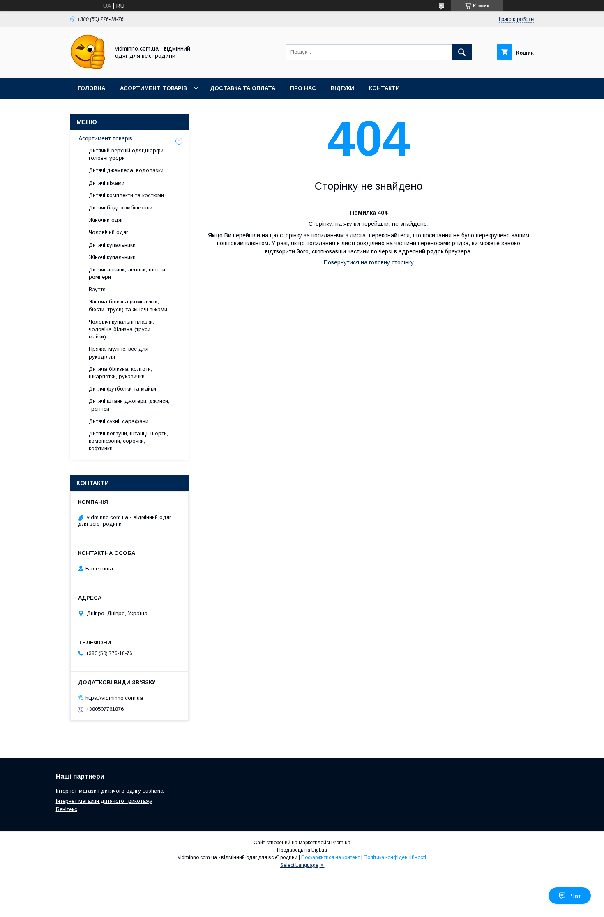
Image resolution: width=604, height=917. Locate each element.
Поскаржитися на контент (330, 857)
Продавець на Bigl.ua (302, 850)
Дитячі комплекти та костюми (126, 195)
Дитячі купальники (112, 245)
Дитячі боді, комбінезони (120, 208)
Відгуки (342, 88)
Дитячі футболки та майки (122, 389)
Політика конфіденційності (395, 857)
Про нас (303, 88)
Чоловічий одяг (108, 232)
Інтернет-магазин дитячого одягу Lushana (110, 791)
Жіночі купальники (112, 257)
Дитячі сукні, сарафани (118, 421)
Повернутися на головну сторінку (369, 262)
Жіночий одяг (106, 220)
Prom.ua (340, 843)
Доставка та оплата (242, 88)
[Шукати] (462, 52)
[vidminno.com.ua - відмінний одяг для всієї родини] (87, 67)
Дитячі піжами (106, 183)
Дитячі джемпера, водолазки (126, 170)
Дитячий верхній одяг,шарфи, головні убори (127, 154)
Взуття (97, 289)
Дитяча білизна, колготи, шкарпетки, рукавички (120, 372)
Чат (576, 895)
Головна (91, 88)
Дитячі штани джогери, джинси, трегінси (129, 404)
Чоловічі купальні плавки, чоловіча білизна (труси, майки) (121, 329)
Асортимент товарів (153, 88)
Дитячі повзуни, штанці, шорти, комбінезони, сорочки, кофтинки (128, 440)
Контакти (384, 88)
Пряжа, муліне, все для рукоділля (118, 352)
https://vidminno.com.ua (114, 697)
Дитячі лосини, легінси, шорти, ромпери (127, 273)
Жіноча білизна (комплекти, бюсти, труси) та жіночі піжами (128, 305)
